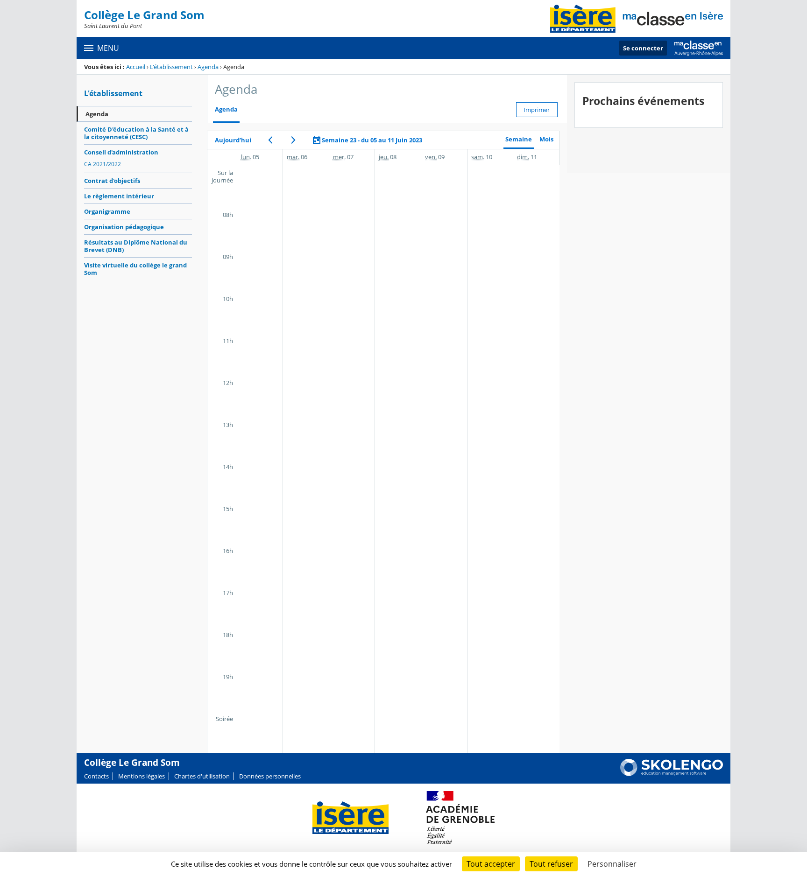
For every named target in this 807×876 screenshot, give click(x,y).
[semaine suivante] (293, 140)
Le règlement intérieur (119, 196)
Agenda (208, 67)
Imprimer (537, 109)
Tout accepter (491, 864)
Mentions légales (141, 776)
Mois (546, 139)
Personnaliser (612, 864)
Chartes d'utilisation (202, 776)
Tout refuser (551, 864)
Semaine (518, 139)
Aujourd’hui (233, 140)
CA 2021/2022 (102, 164)
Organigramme (107, 211)
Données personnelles (270, 776)
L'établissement (171, 67)
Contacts (96, 776)
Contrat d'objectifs (112, 180)
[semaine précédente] (270, 140)
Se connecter (643, 48)
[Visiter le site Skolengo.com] (671, 774)
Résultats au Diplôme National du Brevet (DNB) (135, 246)
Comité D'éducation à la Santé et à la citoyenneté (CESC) (136, 133)
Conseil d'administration (121, 152)
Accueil (135, 67)
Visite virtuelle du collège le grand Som (135, 269)
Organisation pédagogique (124, 227)
